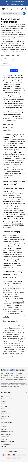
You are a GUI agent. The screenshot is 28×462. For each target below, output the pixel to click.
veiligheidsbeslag (14, 383)
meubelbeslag (6, 384)
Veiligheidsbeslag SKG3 (9, 288)
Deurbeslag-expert (16, 451)
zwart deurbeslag (18, 377)
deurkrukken (4, 383)
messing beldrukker (16, 313)
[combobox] (14, 13)
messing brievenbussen (9, 315)
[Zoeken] (24, 13)
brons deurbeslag (6, 379)
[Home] (13, 370)
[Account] (22, 8)
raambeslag (22, 383)
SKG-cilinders (15, 305)
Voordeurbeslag (17, 285)
